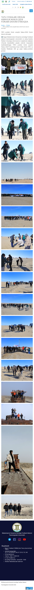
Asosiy (3, 25)
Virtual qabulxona (9, 554)
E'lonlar (8, 25)
